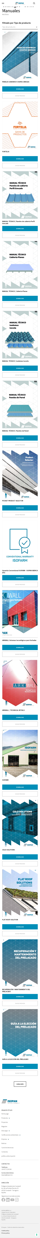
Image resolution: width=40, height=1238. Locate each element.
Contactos (4, 1152)
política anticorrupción (8, 1156)
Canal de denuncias (7, 1147)
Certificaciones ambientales (9, 1135)
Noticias (3, 1143)
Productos (4, 1118)
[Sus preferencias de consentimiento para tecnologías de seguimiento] (37, 1234)
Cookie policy (5, 1230)
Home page (5, 1114)
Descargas (4, 1131)
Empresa (4, 1139)
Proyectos (4, 1122)
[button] (3, 3)
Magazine (4, 1126)
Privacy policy (5, 1233)
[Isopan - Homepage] (20, 3)
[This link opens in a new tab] (3, 1200)
